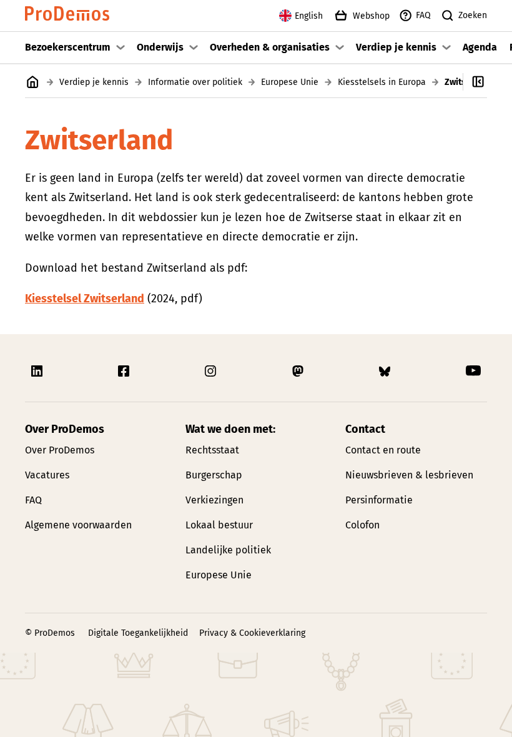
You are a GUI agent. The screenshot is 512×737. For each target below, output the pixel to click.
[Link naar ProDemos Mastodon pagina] (299, 371)
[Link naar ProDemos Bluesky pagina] (386, 371)
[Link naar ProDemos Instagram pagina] (212, 371)
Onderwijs (160, 47)
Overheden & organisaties (270, 47)
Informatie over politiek (195, 82)
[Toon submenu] (120, 47)
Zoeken (472, 15)
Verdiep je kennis (396, 47)
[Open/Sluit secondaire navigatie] (487, 82)
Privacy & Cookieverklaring (252, 633)
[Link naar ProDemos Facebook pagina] (125, 371)
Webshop (371, 16)
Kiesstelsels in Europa (382, 82)
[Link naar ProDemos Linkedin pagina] (38, 371)
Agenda (480, 47)
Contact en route (383, 450)
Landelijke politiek (228, 550)
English (309, 16)
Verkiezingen (214, 500)
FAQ (423, 15)
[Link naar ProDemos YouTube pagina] (473, 371)
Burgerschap (213, 475)
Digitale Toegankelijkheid (138, 633)
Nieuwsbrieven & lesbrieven (409, 475)
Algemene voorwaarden (78, 525)
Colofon (362, 525)
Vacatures (47, 475)
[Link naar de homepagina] (67, 16)
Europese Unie (289, 82)
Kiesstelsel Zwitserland (84, 298)
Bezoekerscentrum (68, 47)
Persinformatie (379, 500)
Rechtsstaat (212, 450)
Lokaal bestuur (219, 525)
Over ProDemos (59, 450)
